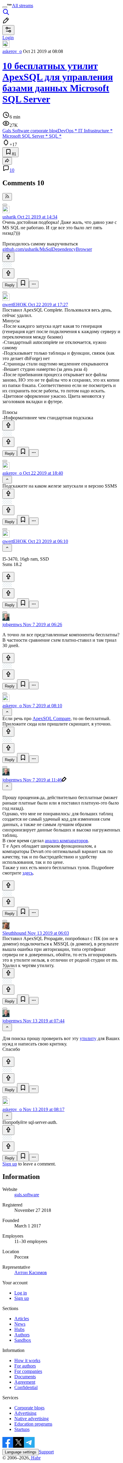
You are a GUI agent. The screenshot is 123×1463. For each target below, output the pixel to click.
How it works (27, 1360)
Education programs (33, 1423)
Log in (20, 1292)
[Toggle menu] (4, 7)
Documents (25, 1376)
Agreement (24, 1382)
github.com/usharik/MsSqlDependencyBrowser (47, 249)
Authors (22, 1334)
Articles (21, 1318)
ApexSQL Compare (51, 718)
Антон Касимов (30, 1272)
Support (46, 1451)
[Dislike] (8, 273)
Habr (35, 1457)
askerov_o (12, 51)
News (19, 1324)
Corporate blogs (29, 1407)
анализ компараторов (66, 840)
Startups (22, 1429)
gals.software (26, 1194)
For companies (28, 1371)
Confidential (26, 1387)
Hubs (19, 1329)
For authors (25, 1365)
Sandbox (22, 1340)
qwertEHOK (14, 304)
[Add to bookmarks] (23, 283)
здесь (27, 872)
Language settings (20, 1452)
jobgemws (12, 624)
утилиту (88, 1038)
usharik (9, 216)
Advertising (25, 1413)
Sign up (9, 1163)
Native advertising (31, 1418)
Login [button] (8, 37)
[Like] (8, 257)
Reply (10, 285)
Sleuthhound (14, 933)
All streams (22, 5)
